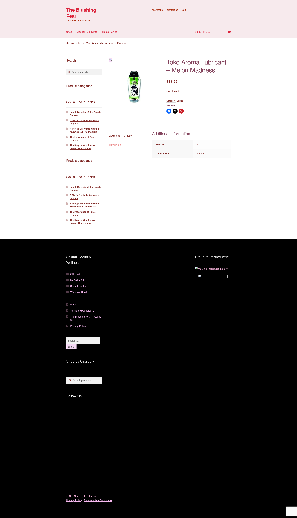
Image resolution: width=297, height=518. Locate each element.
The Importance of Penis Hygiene (83, 138)
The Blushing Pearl (81, 12)
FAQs (73, 304)
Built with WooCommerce (98, 500)
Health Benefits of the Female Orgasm (85, 114)
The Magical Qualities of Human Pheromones (82, 147)
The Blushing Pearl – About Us (85, 318)
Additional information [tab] (121, 135)
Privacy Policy (78, 326)
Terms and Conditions (82, 310)
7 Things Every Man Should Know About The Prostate (84, 130)
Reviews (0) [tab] (115, 144)
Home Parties (109, 32)
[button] (110, 60)
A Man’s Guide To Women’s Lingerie (84, 122)
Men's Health (77, 280)
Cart (184, 9)
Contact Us (172, 9)
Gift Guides (76, 274)
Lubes (81, 43)
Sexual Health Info (87, 32)
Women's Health (79, 292)
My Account (157, 9)
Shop (69, 32)
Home (73, 43)
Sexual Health (78, 286)
